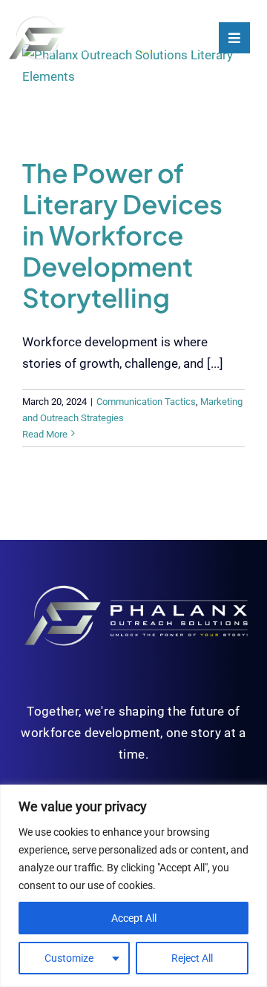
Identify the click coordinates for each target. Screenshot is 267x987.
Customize (68, 958)
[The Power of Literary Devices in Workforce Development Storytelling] (133, 89)
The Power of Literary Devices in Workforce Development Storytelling (122, 235)
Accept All (133, 918)
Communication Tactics (146, 401)
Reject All (192, 958)
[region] (133, 886)
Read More (44, 434)
